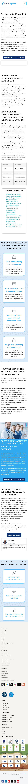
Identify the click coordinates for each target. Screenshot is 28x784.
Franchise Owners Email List (13, 219)
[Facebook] (2, 781)
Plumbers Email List (11, 223)
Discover (4, 650)
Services (4, 724)
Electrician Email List (11, 214)
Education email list (10, 212)
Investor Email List (10, 221)
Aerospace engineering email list (13, 196)
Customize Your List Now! (14, 57)
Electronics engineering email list (14, 215)
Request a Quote (14, 535)
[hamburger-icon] (25, 3)
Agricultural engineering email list (14, 198)
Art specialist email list (11, 199)
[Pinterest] (18, 781)
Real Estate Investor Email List (13, 226)
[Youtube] (9, 781)
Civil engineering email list (12, 205)
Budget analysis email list (12, 201)
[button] (2, 544)
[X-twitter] (12, 781)
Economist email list (10, 210)
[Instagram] (15, 781)
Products (4, 668)
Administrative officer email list (13, 194)
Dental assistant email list (12, 208)
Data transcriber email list (12, 206)
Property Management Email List (14, 224)
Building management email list (13, 203)
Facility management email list (13, 217)
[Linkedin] (6, 781)
